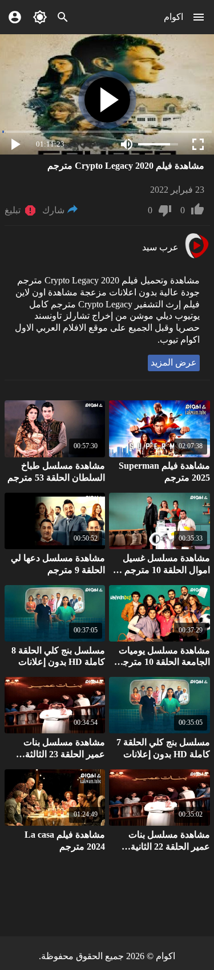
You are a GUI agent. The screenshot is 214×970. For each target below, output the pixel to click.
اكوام (173, 17)
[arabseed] (196, 257)
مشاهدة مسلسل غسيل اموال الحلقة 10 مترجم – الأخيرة (164, 570)
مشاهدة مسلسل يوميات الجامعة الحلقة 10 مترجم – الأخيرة (160, 662)
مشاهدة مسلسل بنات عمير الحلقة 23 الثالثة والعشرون (64, 754)
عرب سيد (160, 247)
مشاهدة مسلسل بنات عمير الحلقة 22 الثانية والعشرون (169, 846)
